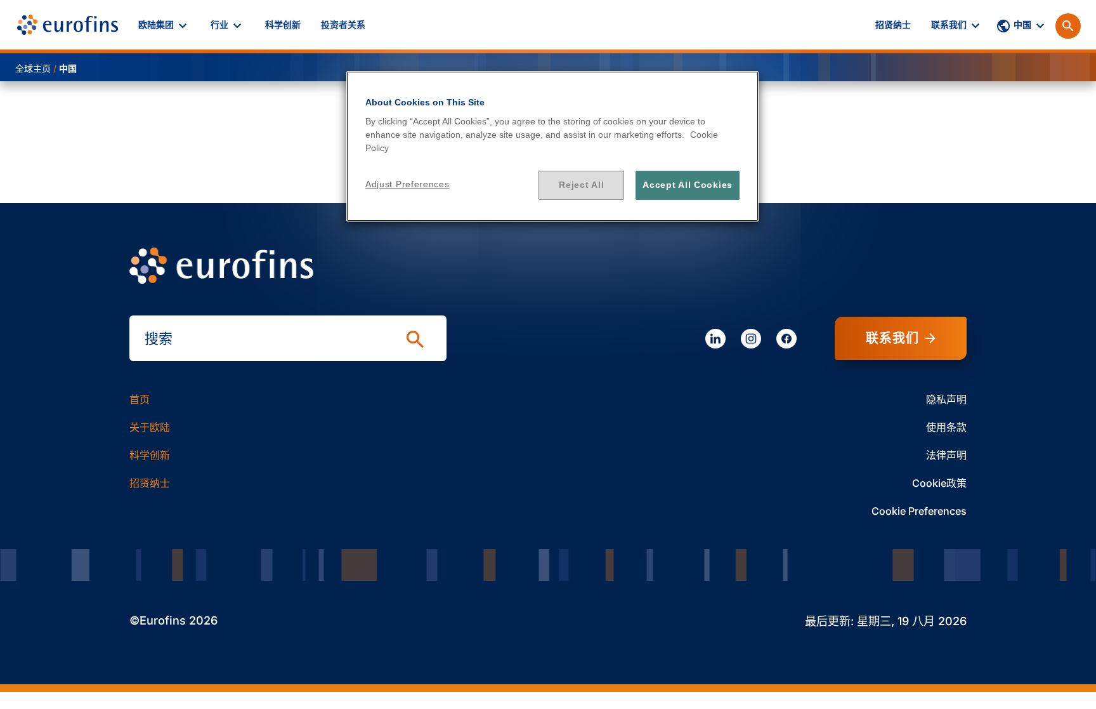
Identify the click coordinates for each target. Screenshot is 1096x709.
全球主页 (33, 68)
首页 (139, 399)
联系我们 (892, 338)
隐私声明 (946, 399)
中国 (68, 68)
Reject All (581, 185)
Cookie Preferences (919, 511)
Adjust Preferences (407, 184)
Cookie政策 (939, 483)
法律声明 (946, 455)
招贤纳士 (149, 483)
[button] (164, 24)
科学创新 (149, 455)
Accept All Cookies (688, 185)
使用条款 (946, 427)
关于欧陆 (149, 427)
